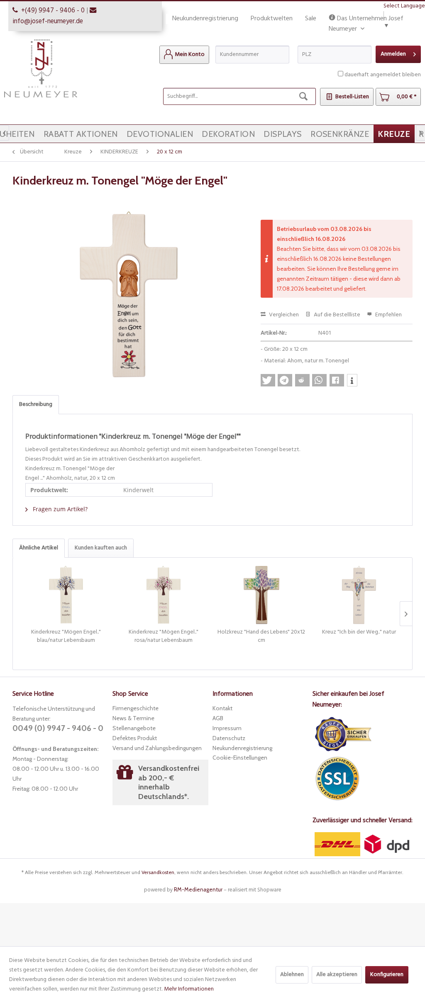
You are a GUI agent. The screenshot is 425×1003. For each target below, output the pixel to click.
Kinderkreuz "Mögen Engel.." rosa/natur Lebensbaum (163, 636)
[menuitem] (184, 55)
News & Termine (133, 718)
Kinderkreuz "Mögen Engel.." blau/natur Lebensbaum (66, 636)
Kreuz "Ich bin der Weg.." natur (359, 632)
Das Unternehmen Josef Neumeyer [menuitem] (366, 19)
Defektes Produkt (134, 738)
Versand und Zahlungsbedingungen (157, 748)
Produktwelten (272, 18)
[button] (268, 380)
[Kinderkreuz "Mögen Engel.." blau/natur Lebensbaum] (66, 595)
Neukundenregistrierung (205, 18)
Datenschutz (228, 738)
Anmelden (393, 54)
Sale (310, 18)
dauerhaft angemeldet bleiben (382, 75)
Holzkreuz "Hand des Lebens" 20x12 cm (261, 636)
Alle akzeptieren (336, 974)
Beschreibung (35, 404)
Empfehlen (388, 315)
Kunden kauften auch (101, 548)
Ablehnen (292, 974)
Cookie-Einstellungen (239, 757)
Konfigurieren (386, 974)
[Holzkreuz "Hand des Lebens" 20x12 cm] (261, 595)
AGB (217, 718)
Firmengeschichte (135, 708)
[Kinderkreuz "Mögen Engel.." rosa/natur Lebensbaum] (164, 595)
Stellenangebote (134, 728)
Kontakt (222, 708)
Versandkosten (158, 872)
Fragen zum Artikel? (59, 509)
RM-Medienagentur (198, 889)
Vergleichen (283, 315)
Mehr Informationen (189, 989)
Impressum (227, 728)
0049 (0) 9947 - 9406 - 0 (57, 728)
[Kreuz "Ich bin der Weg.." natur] (359, 595)
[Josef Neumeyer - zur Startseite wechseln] (40, 68)
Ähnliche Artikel (38, 548)
